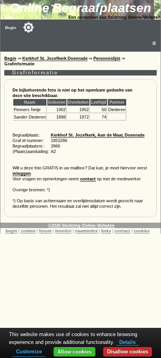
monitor (63, 230)
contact (88, 178)
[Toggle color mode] (28, 27)
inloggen (22, 173)
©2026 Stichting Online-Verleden (81, 225)
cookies (142, 230)
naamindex (86, 230)
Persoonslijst (106, 58)
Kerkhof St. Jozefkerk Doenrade (55, 58)
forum (45, 230)
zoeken (28, 230)
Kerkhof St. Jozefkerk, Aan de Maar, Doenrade (98, 135)
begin (11, 230)
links (106, 230)
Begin (10, 27)
